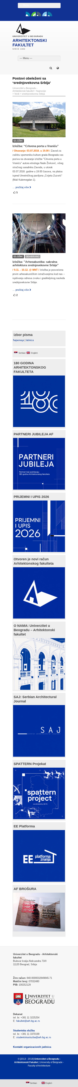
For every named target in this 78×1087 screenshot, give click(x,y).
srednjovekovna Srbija (33, 94)
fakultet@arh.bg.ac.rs (28, 1021)
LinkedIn (44, 14)
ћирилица (18, 340)
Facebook (28, 14)
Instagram (50, 14)
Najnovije (41, 91)
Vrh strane (37, 1074)
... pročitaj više (20, 187)
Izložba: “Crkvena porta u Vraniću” (35, 146)
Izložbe (18, 141)
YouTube (33, 14)
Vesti (16, 94)
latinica (30, 340)
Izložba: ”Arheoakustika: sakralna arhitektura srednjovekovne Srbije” (35, 263)
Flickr (39, 14)
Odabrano (32, 256)
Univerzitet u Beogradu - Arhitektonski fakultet (24, 89)
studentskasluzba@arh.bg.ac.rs (33, 1037)
